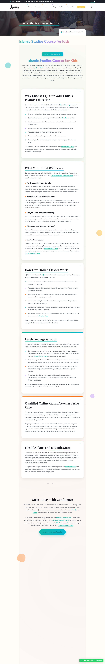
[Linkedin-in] (94, 1)
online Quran (65, 118)
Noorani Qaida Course (51, 248)
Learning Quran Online (37, 68)
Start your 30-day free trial (52, 532)
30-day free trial (70, 467)
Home (30, 7)
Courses (45, 7)
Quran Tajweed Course (32, 253)
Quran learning (65, 105)
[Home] (14, 7)
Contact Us (70, 7)
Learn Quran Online (67, 146)
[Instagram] (91, 1)
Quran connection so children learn (62, 175)
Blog (54, 7)
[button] (91, 660)
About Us (37, 7)
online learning (43, 316)
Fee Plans (61, 7)
